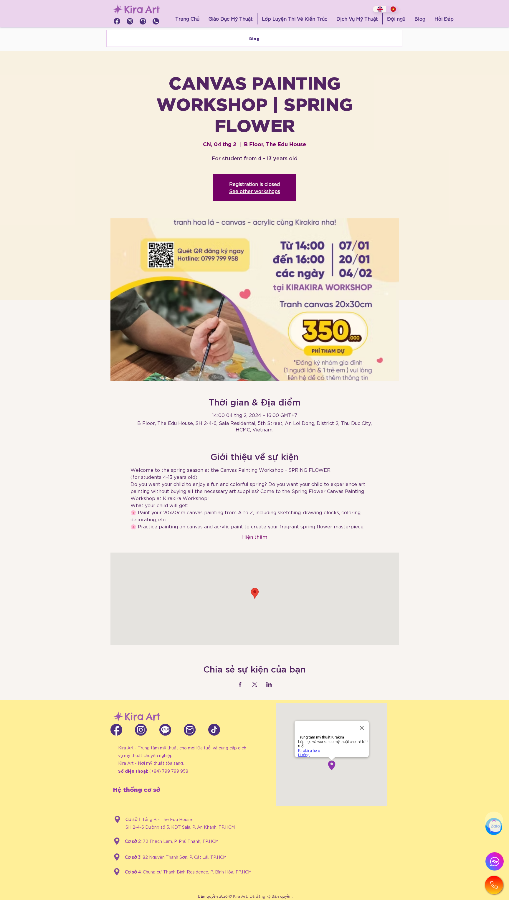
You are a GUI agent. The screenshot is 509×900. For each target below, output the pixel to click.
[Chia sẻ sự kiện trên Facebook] (240, 684)
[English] (379, 9)
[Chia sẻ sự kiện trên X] (254, 684)
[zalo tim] (165, 730)
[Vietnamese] (392, 9)
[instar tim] (130, 21)
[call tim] (156, 21)
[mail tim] (143, 21)
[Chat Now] (493, 840)
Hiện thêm (254, 536)
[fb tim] (117, 21)
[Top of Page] (494, 820)
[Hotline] (494, 885)
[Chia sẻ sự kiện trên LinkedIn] (269, 684)
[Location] (117, 819)
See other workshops (254, 191)
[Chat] (494, 861)
